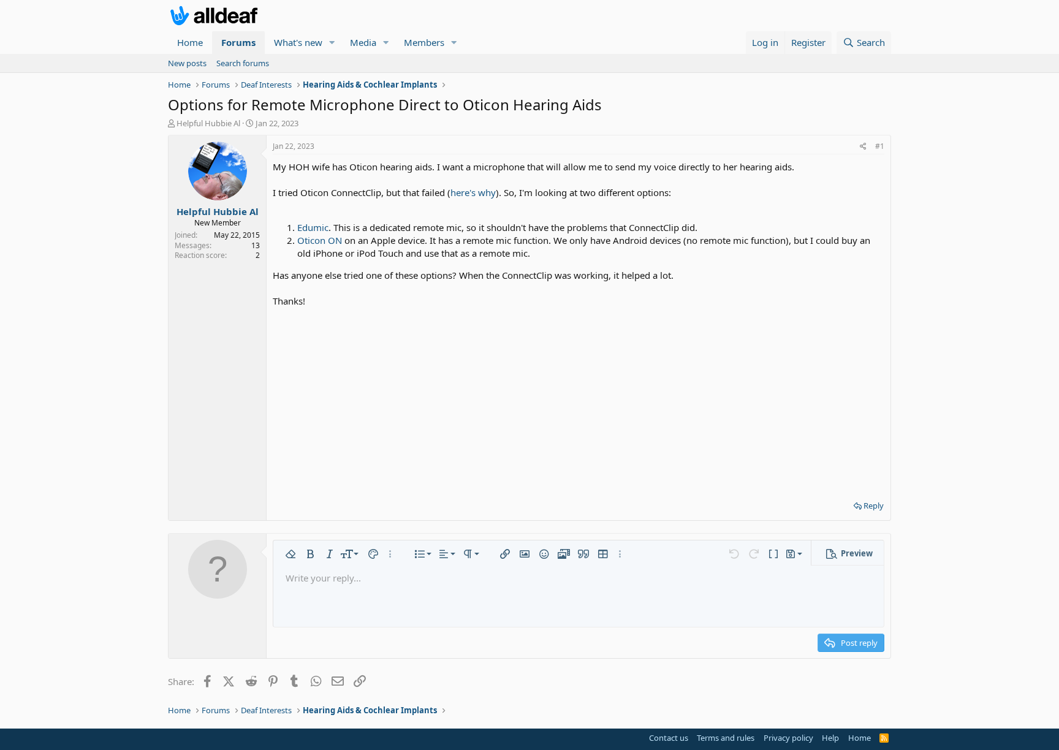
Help (830, 737)
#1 (879, 146)
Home (190, 42)
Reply (874, 505)
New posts (187, 63)
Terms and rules (725, 737)
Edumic (312, 227)
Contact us (668, 737)
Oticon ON (319, 240)
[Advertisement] (578, 399)
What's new (298, 42)
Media (363, 42)
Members (424, 42)
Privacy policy (788, 737)
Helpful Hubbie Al (208, 123)
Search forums (242, 63)
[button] (332, 42)
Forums (238, 42)
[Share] (863, 147)
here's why (473, 192)
